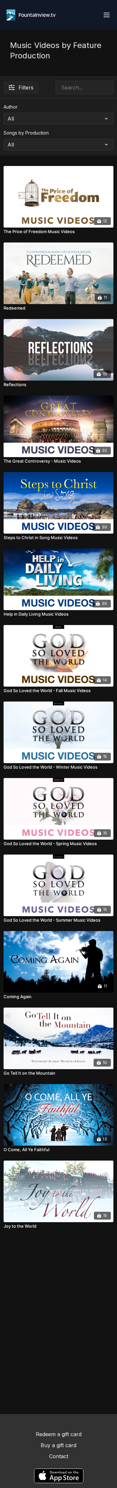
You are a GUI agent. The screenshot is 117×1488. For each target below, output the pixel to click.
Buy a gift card (58, 1445)
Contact (58, 1456)
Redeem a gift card (59, 1434)
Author (11, 107)
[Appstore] (59, 1476)
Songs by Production (26, 133)
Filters (26, 87)
